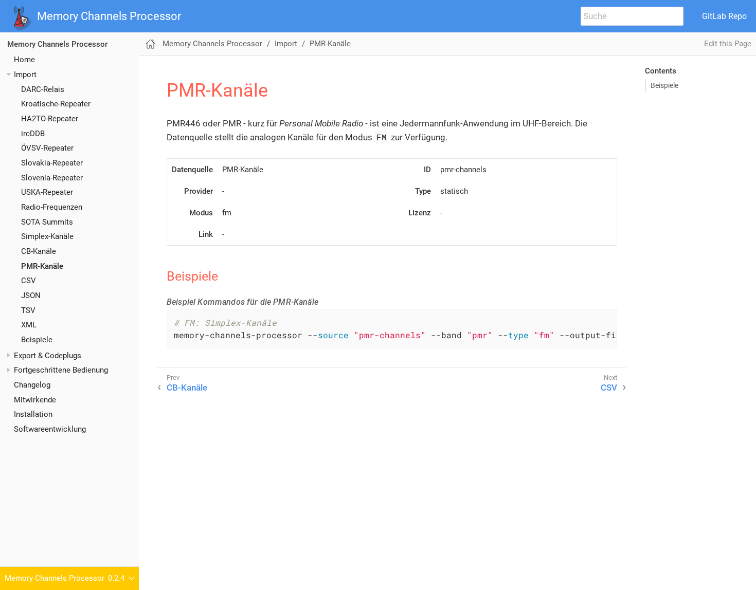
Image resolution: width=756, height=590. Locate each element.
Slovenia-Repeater (52, 177)
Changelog (32, 385)
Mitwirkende (35, 399)
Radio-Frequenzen (51, 207)
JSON (31, 295)
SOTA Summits (47, 222)
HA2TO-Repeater (49, 118)
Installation (33, 414)
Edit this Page (727, 43)
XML (29, 324)
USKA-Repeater (47, 192)
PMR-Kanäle (42, 266)
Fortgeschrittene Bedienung (61, 370)
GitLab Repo (724, 16)
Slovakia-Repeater (52, 163)
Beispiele (36, 339)
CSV (28, 280)
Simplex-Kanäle (47, 236)
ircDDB (33, 133)
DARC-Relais (42, 89)
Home (24, 59)
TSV (28, 310)
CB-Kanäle (38, 251)
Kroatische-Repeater (56, 103)
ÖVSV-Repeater (47, 148)
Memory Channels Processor (109, 16)
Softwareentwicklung (50, 429)
